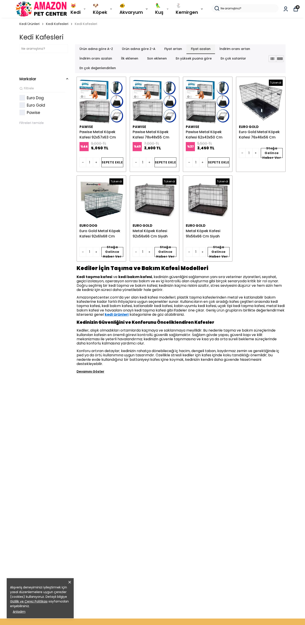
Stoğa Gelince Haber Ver (271, 153)
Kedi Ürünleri (29, 23)
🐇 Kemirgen (187, 8)
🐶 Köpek (100, 8)
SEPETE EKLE (112, 162)
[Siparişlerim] (285, 9)
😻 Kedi (76, 8)
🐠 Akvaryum (131, 8)
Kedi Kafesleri (57, 23)
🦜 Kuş (159, 8)
